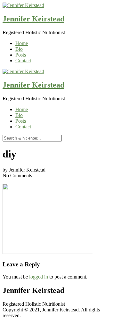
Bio (19, 49)
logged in (38, 276)
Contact (23, 60)
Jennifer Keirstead (33, 19)
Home (21, 43)
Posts (20, 54)
